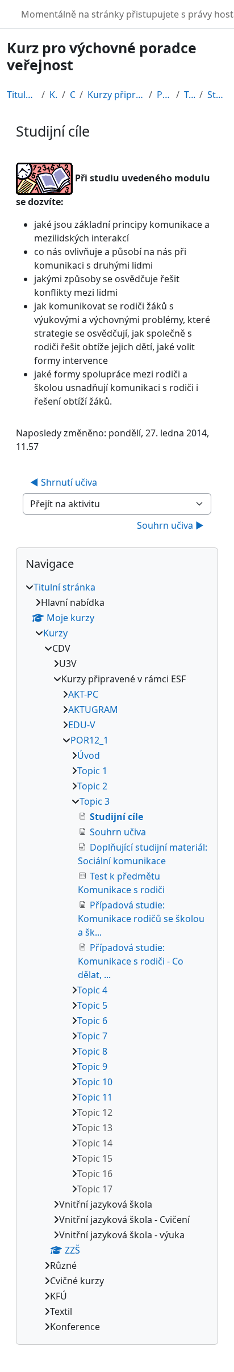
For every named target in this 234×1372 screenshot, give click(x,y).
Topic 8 (92, 1051)
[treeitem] (117, 956)
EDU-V (81, 725)
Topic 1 (92, 770)
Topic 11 (94, 1097)
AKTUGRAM (93, 709)
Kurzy (53, 94)
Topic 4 (92, 990)
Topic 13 (94, 1128)
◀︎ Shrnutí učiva (63, 482)
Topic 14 (94, 1143)
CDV (72, 94)
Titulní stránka (22, 94)
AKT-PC (83, 694)
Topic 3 (189, 94)
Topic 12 (94, 1112)
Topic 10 (94, 1082)
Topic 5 (92, 1005)
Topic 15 (94, 1158)
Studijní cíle (217, 94)
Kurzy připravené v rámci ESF (115, 94)
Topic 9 (92, 1066)
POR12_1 (164, 94)
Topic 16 (94, 1173)
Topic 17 (94, 1189)
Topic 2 (92, 786)
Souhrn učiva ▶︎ (170, 525)
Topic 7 (92, 1036)
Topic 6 (92, 1020)
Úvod (88, 755)
